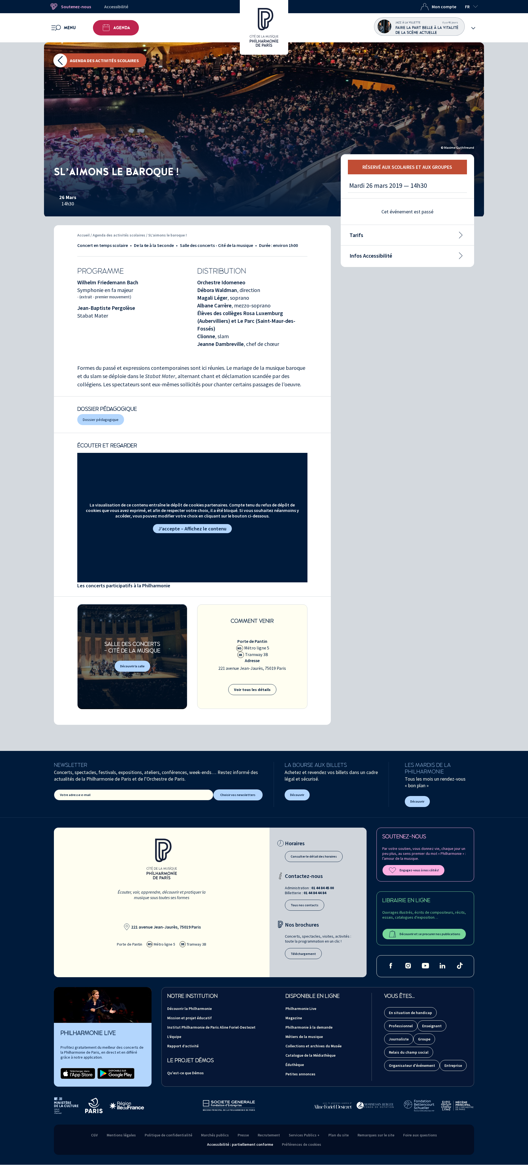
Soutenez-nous (76, 6)
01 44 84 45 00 (322, 887)
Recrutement (269, 1135)
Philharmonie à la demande (308, 1027)
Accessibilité (116, 6)
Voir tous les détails (252, 689)
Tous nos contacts (304, 905)
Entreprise (453, 1065)
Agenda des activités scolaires (104, 60)
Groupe (424, 1039)
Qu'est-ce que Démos (185, 1072)
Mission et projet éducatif (189, 1017)
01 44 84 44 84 (315, 892)
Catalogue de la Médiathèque (310, 1055)
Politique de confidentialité (168, 1135)
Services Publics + (304, 1135)
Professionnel (401, 1025)
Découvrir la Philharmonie (189, 1008)
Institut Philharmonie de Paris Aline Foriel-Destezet (211, 1027)
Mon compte (444, 6)
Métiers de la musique (304, 1036)
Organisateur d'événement (412, 1065)
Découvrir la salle (132, 666)
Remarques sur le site (376, 1135)
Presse (243, 1135)
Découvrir (297, 795)
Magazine (293, 1017)
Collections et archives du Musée (313, 1045)
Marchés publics (215, 1135)
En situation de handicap (410, 1012)
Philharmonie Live (300, 1008)
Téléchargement (303, 954)
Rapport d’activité (183, 1045)
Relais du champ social (408, 1052)
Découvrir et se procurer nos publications (430, 934)
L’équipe (174, 1036)
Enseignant (432, 1025)
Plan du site (338, 1135)
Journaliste (399, 1039)
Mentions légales (121, 1135)
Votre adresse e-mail (75, 795)
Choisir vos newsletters (237, 795)
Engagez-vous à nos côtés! (419, 870)
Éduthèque (294, 1064)
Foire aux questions (420, 1135)
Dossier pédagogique (101, 419)
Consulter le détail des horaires (314, 856)
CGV (94, 1135)
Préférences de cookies (301, 1144)
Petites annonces (300, 1074)
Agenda (121, 28)
